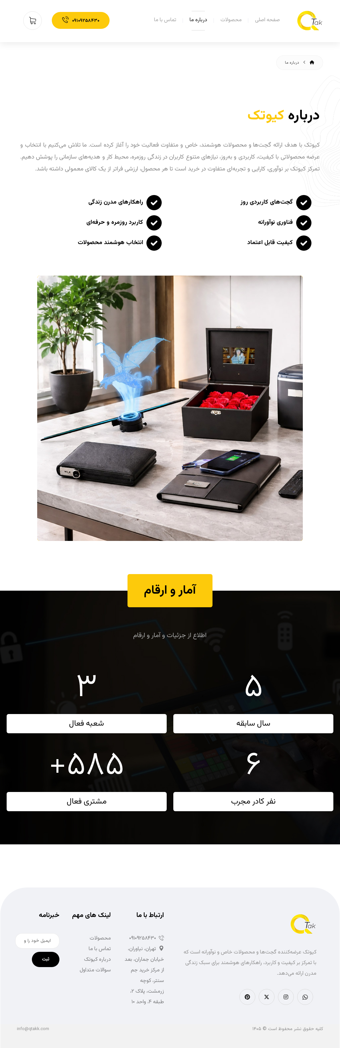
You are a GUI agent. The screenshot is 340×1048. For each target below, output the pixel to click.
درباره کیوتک (97, 959)
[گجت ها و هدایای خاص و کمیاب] (310, 20)
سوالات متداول (95, 970)
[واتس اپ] (305, 997)
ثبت (45, 959)
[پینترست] (247, 997)
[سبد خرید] (35, 21)
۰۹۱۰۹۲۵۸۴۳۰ (142, 938)
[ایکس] (267, 997)
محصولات (100, 938)
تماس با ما (100, 949)
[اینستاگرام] (286, 997)
